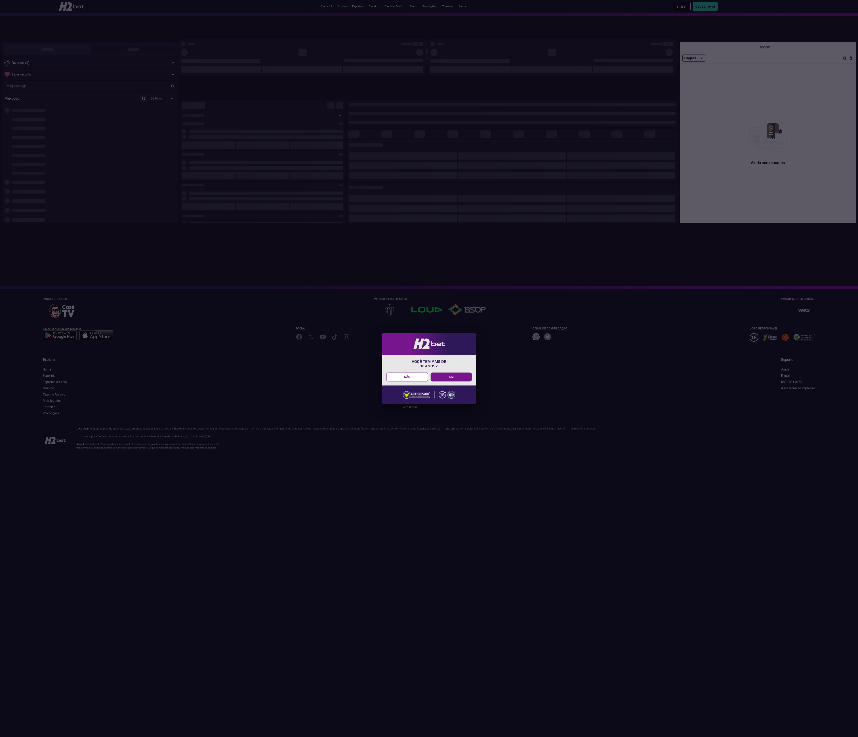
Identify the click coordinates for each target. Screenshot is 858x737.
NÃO (407, 377)
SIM (451, 377)
